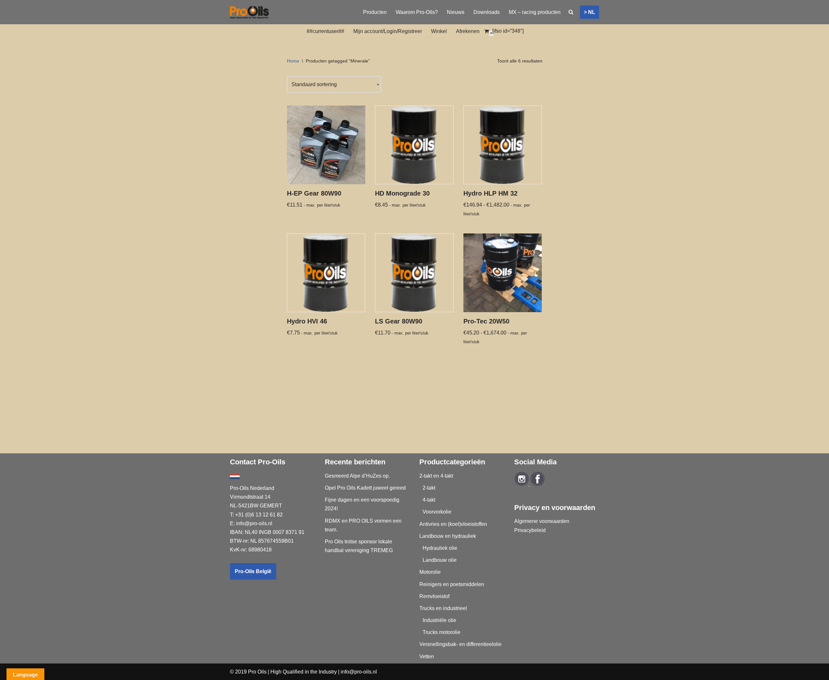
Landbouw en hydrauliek (447, 536)
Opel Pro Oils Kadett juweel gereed (365, 488)
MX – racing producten (535, 12)
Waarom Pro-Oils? (417, 12)
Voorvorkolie (437, 512)
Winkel (439, 31)
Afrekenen (468, 31)
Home (293, 60)
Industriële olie (439, 620)
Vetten (426, 656)
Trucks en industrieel (443, 608)
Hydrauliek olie (440, 548)
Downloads (486, 12)
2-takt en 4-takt (436, 476)
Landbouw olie (440, 560)
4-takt (429, 500)
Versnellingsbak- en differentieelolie (460, 644)
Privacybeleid (530, 530)
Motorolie (430, 572)
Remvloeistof (434, 596)
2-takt (429, 488)
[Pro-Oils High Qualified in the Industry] (249, 12)
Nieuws (455, 12)
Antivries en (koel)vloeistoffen (453, 524)
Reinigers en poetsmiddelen (451, 584)
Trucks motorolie (441, 632)
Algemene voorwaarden (541, 521)
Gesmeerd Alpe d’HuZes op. (357, 476)
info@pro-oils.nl (254, 523)
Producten (375, 12)
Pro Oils (257, 671)
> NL (589, 12)
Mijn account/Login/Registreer (387, 31)
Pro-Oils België (253, 571)
